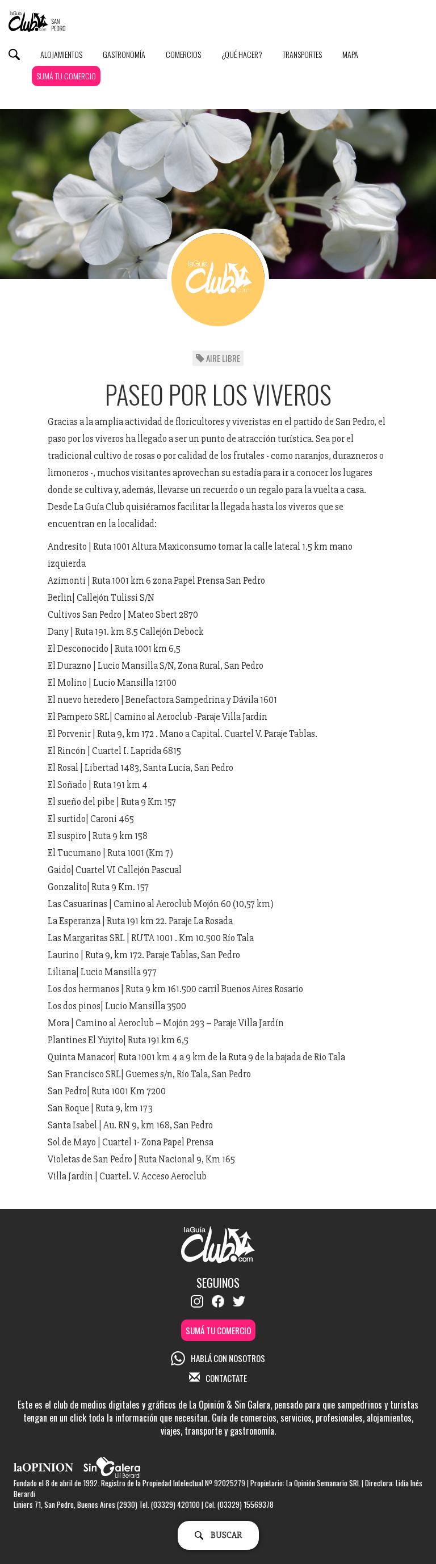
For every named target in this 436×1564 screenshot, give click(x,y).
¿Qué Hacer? (241, 54)
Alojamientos (61, 54)
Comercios (183, 54)
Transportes (302, 54)
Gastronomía (124, 54)
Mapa (350, 54)
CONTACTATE (226, 1378)
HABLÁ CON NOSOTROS (228, 1358)
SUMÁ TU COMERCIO (66, 76)
